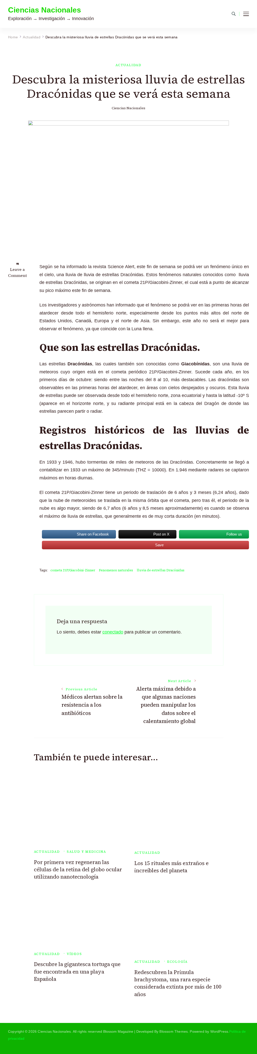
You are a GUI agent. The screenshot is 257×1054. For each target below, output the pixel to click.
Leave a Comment (17, 272)
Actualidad (128, 65)
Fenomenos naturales (116, 570)
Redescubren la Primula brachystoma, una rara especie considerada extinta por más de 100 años (177, 983)
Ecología (177, 962)
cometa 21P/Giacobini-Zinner (72, 570)
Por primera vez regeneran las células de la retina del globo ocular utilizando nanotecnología (78, 870)
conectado (112, 632)
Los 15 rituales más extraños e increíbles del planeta (171, 867)
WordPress (219, 1031)
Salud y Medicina (86, 852)
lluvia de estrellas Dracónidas (160, 570)
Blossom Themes (173, 1031)
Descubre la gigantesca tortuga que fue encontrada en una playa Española (77, 972)
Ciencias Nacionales (44, 10)
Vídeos (74, 954)
